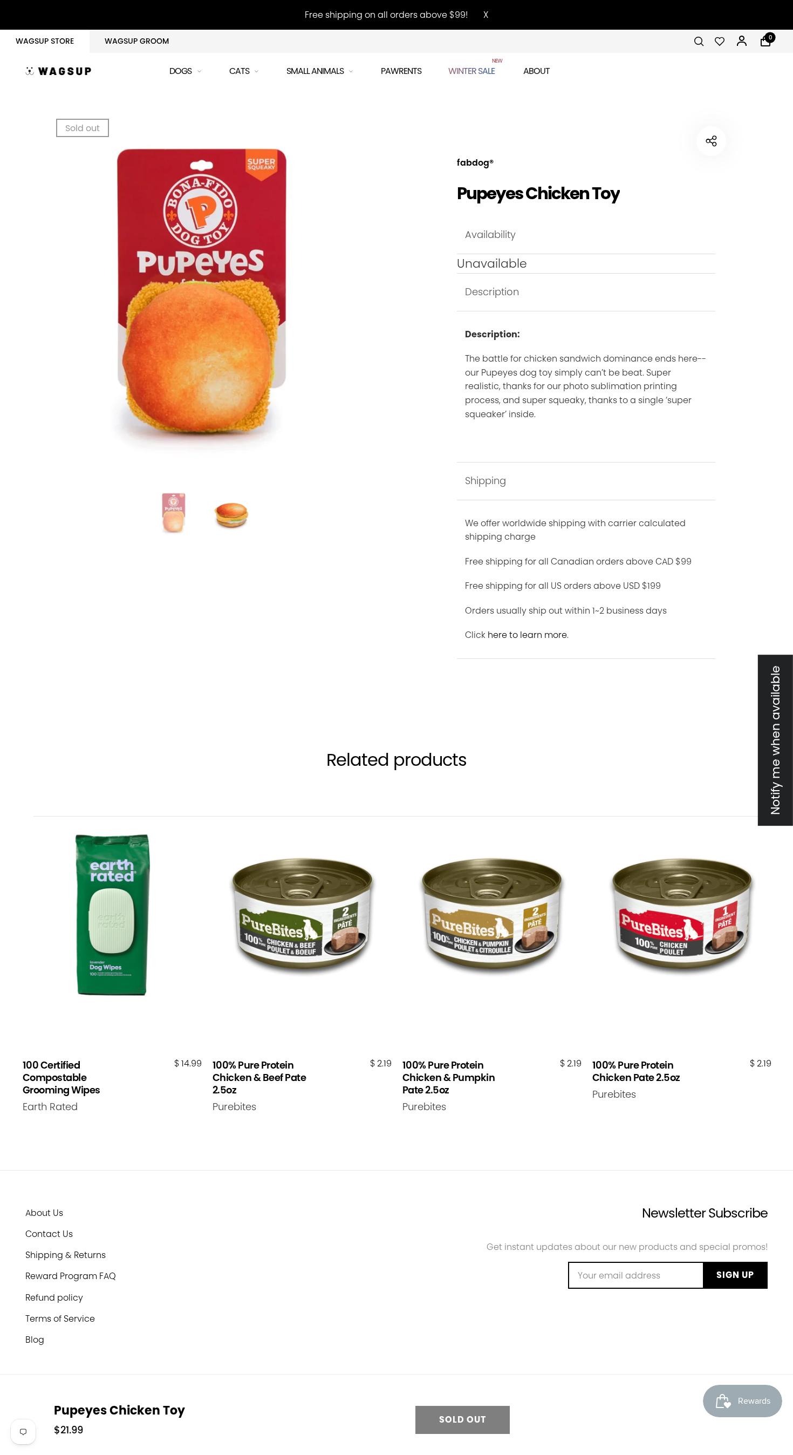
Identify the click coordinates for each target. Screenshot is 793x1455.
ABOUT (536, 71)
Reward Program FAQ (70, 1276)
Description (492, 291)
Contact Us (49, 1234)
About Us (44, 1213)
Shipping (485, 480)
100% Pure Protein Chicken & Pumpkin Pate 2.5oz (448, 1078)
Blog (34, 1340)
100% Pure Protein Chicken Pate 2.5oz (636, 1071)
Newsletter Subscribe (705, 1213)
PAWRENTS (401, 71)
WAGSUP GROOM (137, 41)
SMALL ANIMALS (315, 71)
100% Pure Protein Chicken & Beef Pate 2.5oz (259, 1078)
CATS (239, 71)
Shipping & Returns (65, 1255)
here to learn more (527, 635)
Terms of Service (60, 1319)
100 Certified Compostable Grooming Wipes (61, 1078)
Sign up (735, 1275)
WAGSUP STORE (45, 41)
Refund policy (54, 1297)
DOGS (180, 71)
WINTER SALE (472, 69)
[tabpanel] (202, 299)
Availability (490, 234)
